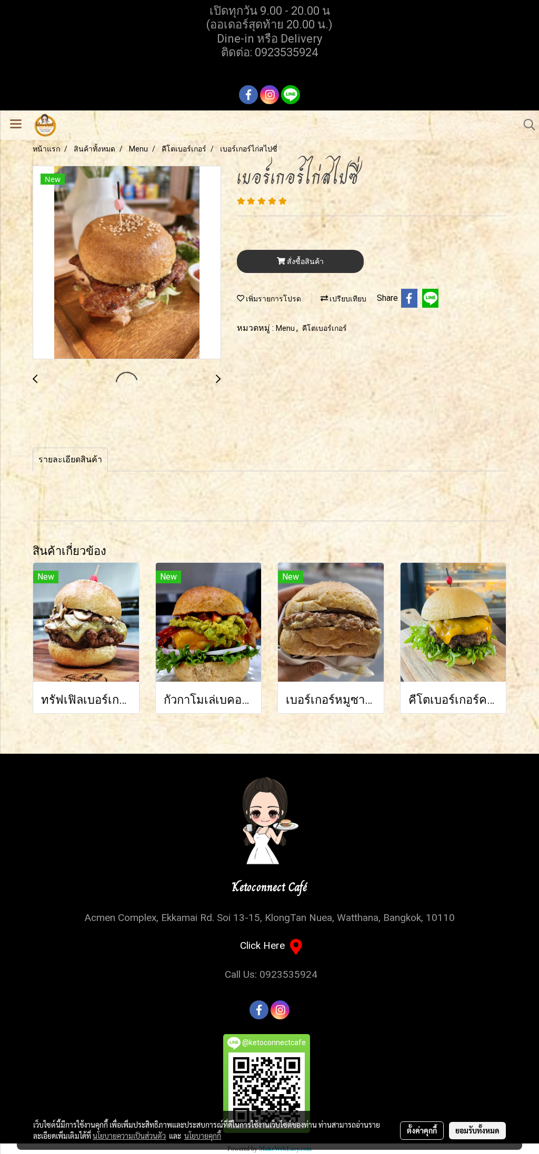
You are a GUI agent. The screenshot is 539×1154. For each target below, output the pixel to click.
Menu (286, 328)
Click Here (265, 945)
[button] (525, 124)
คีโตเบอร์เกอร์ (324, 328)
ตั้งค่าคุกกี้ (422, 1130)
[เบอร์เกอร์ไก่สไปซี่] (127, 263)
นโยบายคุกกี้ (202, 1135)
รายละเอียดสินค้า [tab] (70, 459)
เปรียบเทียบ (347, 299)
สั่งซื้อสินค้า (304, 261)
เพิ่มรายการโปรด (272, 299)
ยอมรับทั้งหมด (477, 1130)
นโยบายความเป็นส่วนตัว (129, 1135)
